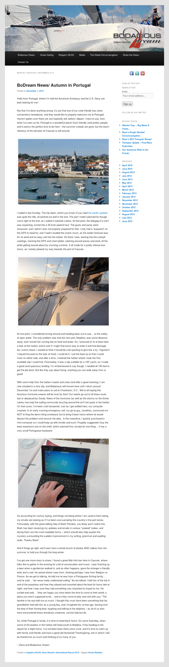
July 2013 (127, 175)
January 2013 (128, 196)
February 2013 (129, 193)
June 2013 (127, 179)
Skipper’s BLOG (66, 54)
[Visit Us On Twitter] (137, 75)
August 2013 (128, 172)
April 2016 (127, 165)
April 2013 (127, 186)
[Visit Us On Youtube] (142, 75)
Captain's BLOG (33, 652)
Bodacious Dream (26, 54)
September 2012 (130, 210)
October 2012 (128, 207)
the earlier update (97, 212)
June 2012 (127, 221)
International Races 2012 (67, 652)
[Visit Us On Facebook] (131, 75)
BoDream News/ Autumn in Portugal (54, 85)
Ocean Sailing (46, 54)
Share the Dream (131, 54)
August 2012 (128, 214)
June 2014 (127, 168)
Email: (125, 91)
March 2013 (128, 189)
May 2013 (127, 182)
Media (82, 54)
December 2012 (130, 200)
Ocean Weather (95, 652)
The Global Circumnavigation (104, 54)
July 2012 (127, 217)
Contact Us (23, 62)
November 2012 (130, 203)
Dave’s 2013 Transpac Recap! (137, 139)
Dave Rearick (48, 652)
